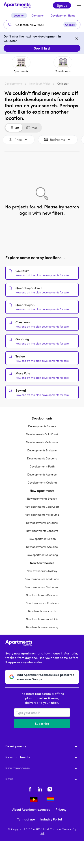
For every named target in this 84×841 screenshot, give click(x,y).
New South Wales (39, 83)
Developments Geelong (42, 482)
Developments (13, 83)
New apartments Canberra (42, 531)
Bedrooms (57, 139)
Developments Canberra (42, 458)
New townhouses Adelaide (42, 619)
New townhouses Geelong (42, 627)
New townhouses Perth (42, 611)
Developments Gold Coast (42, 434)
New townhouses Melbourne (42, 587)
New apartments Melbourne (42, 515)
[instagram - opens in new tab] (49, 788)
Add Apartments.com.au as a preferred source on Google (46, 676)
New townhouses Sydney (42, 571)
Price (18, 139)
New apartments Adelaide (42, 547)
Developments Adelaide (42, 474)
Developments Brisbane (42, 450)
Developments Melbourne (42, 442)
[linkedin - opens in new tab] (40, 788)
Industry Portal (51, 819)
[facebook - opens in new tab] (30, 788)
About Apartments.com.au (31, 809)
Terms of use (26, 819)
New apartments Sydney (42, 498)
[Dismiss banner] (76, 38)
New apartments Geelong (42, 555)
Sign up (61, 5)
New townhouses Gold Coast (42, 579)
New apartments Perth (42, 539)
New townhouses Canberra (42, 603)
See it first (42, 48)
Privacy (61, 809)
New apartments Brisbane (42, 523)
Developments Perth (42, 466)
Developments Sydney (42, 426)
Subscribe (42, 723)
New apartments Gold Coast (42, 507)
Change (70, 25)
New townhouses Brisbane (42, 595)
